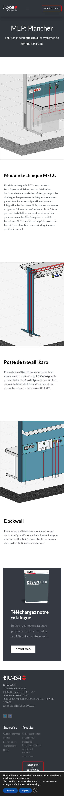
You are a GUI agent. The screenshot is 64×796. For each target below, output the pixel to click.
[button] (27, 8)
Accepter (10, 790)
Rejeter (25, 790)
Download (23, 649)
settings (36, 784)
